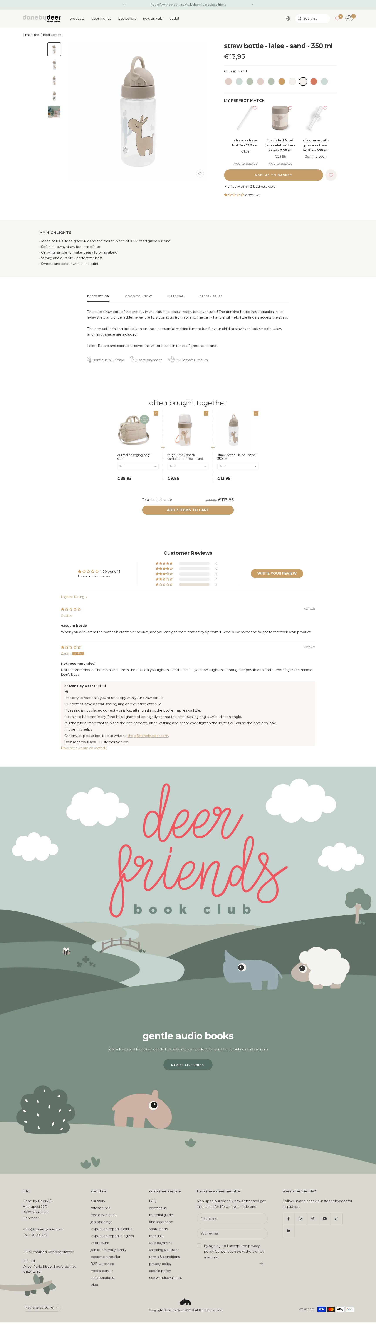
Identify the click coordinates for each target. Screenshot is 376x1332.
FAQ (152, 1201)
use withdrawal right (165, 1278)
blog (94, 1285)
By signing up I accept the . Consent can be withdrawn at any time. (234, 1251)
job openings (101, 1222)
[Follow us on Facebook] (289, 1219)
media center (102, 1271)
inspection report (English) (112, 1236)
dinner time (31, 34)
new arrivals (152, 18)
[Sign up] (261, 1263)
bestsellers (127, 18)
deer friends (101, 18)
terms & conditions (164, 1257)
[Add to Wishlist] (255, 108)
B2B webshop (102, 1264)
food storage (52, 34)
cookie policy (160, 1271)
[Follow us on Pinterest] (313, 1219)
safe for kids (100, 1208)
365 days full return (192, 360)
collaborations (102, 1278)
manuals (156, 1236)
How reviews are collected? (84, 748)
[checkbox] (156, 413)
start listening (188, 1064)
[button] (234, 195)
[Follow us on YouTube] (325, 1219)
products (76, 18)
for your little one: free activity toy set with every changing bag (188, 4)
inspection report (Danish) (112, 1229)
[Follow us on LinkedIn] (289, 1231)
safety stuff (211, 296)
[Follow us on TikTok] (336, 1219)
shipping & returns (164, 1250)
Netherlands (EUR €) (39, 1307)
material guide (161, 1215)
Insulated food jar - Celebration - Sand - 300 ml (280, 145)
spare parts (158, 1229)
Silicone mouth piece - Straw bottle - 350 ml (316, 145)
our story (98, 1201)
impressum (100, 1243)
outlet (174, 18)
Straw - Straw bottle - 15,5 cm (245, 142)
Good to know (138, 296)
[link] (138, 457)
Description (98, 296)
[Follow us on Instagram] (301, 1219)
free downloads (103, 1215)
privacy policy (160, 1264)
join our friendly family (108, 1250)
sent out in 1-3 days (108, 360)
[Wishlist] (337, 18)
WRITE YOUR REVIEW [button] (277, 573)
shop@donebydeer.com (148, 736)
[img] (71, 609)
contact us (157, 1208)
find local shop (161, 1222)
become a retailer (105, 1257)
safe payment (150, 360)
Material (176, 296)
